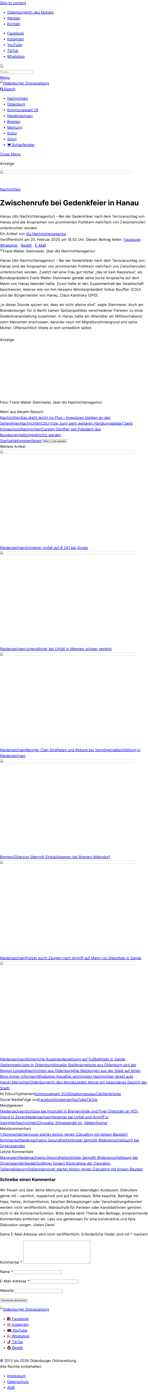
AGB (11, 1387)
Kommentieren (29, 441)
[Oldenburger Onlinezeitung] (24, 1309)
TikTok (12, 50)
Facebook (15, 33)
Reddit (26, 245)
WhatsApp (16, 56)
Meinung (14, 127)
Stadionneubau (83, 1094)
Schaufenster (23, 145)
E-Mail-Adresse (14, 1281)
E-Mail (40, 245)
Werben (13, 18)
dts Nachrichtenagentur (46, 234)
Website (7, 1290)
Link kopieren (59, 441)
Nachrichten (17, 98)
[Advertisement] (74, 370)
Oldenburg (16, 104)
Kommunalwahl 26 (22, 110)
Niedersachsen (20, 116)
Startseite (8, 441)
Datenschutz (18, 1382)
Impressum (16, 1376)
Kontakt (13, 24)
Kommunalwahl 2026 (52, 1094)
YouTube (14, 45)
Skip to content (13, 3)
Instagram (15, 39)
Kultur (12, 133)
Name (6, 1272)
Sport (12, 139)
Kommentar (11, 1262)
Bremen (13, 121)
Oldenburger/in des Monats (30, 12)
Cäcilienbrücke (108, 1094)
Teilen (46, 441)
